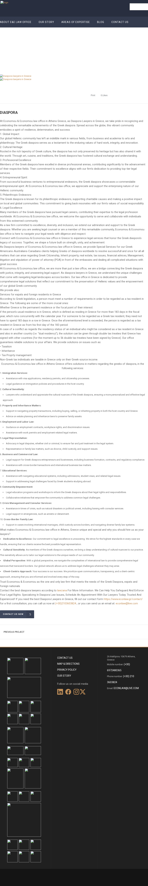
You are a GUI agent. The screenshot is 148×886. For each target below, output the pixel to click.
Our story (64, 675)
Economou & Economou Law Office (115, 45)
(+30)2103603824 (65, 603)
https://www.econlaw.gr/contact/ (123, 599)
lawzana (62, 590)
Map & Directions (68, 663)
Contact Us (65, 657)
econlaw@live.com (127, 603)
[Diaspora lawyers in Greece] (15, 76)
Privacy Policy (67, 669)
